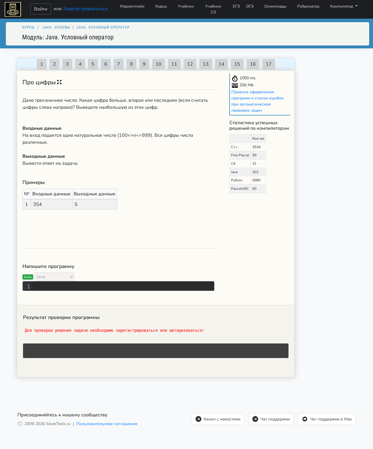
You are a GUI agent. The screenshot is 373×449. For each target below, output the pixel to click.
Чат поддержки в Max (331, 419)
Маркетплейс (132, 6)
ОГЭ (250, 6)
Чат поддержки (275, 419)
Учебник (186, 6)
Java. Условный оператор (103, 27)
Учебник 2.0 (213, 9)
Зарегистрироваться (85, 8)
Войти (40, 9)
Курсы (161, 6)
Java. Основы (56, 27)
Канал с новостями (222, 419)
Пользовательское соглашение (107, 424)
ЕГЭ (236, 6)
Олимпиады (275, 6)
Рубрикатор (308, 6)
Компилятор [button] (342, 6)
